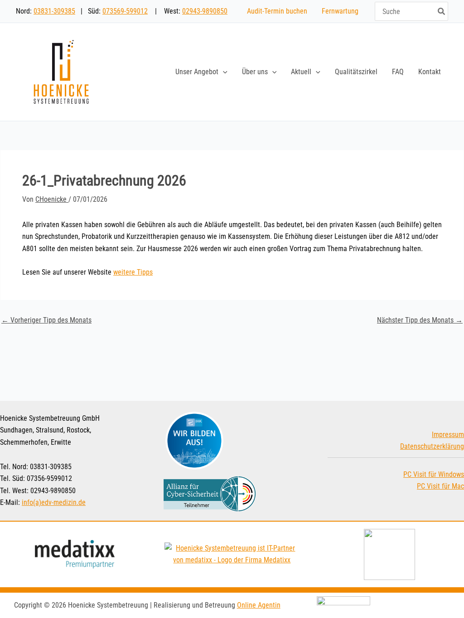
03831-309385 (54, 11)
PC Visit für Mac (440, 486)
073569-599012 (125, 11)
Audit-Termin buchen (277, 11)
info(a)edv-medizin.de (54, 502)
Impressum (448, 434)
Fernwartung (340, 11)
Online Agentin (258, 605)
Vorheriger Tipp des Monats (46, 320)
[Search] (442, 11)
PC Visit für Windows (433, 474)
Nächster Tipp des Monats (420, 320)
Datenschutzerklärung (432, 446)
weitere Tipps (133, 272)
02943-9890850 (204, 11)
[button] (222, 72)
